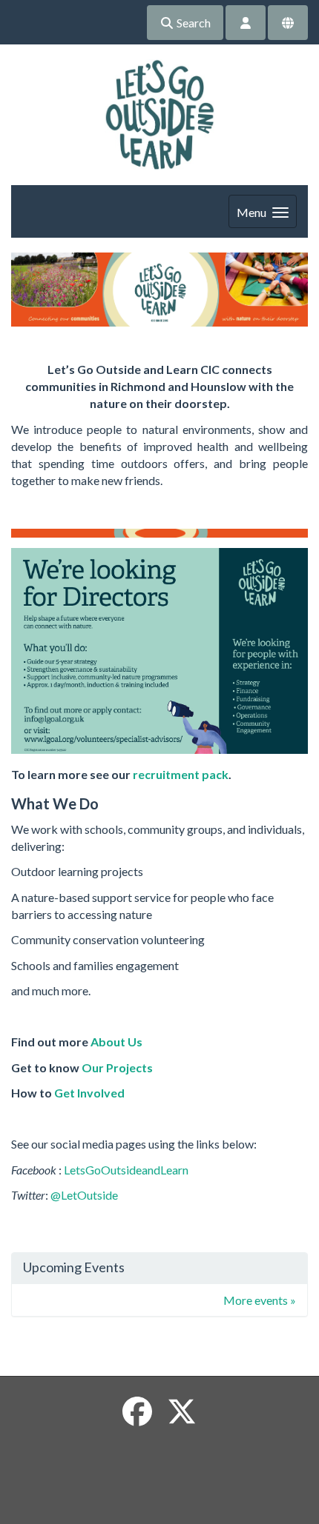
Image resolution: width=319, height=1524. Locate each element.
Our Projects (117, 1067)
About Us (116, 1042)
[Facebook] (137, 1411)
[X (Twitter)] (182, 1411)
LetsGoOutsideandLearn (126, 1170)
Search (192, 23)
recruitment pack (180, 774)
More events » (259, 1300)
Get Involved (89, 1093)
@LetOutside (84, 1195)
